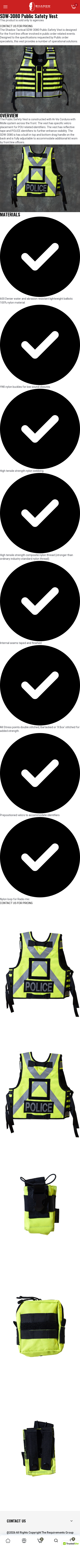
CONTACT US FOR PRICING (16, 26)
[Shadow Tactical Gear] (40, 7)
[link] (7, 1540)
